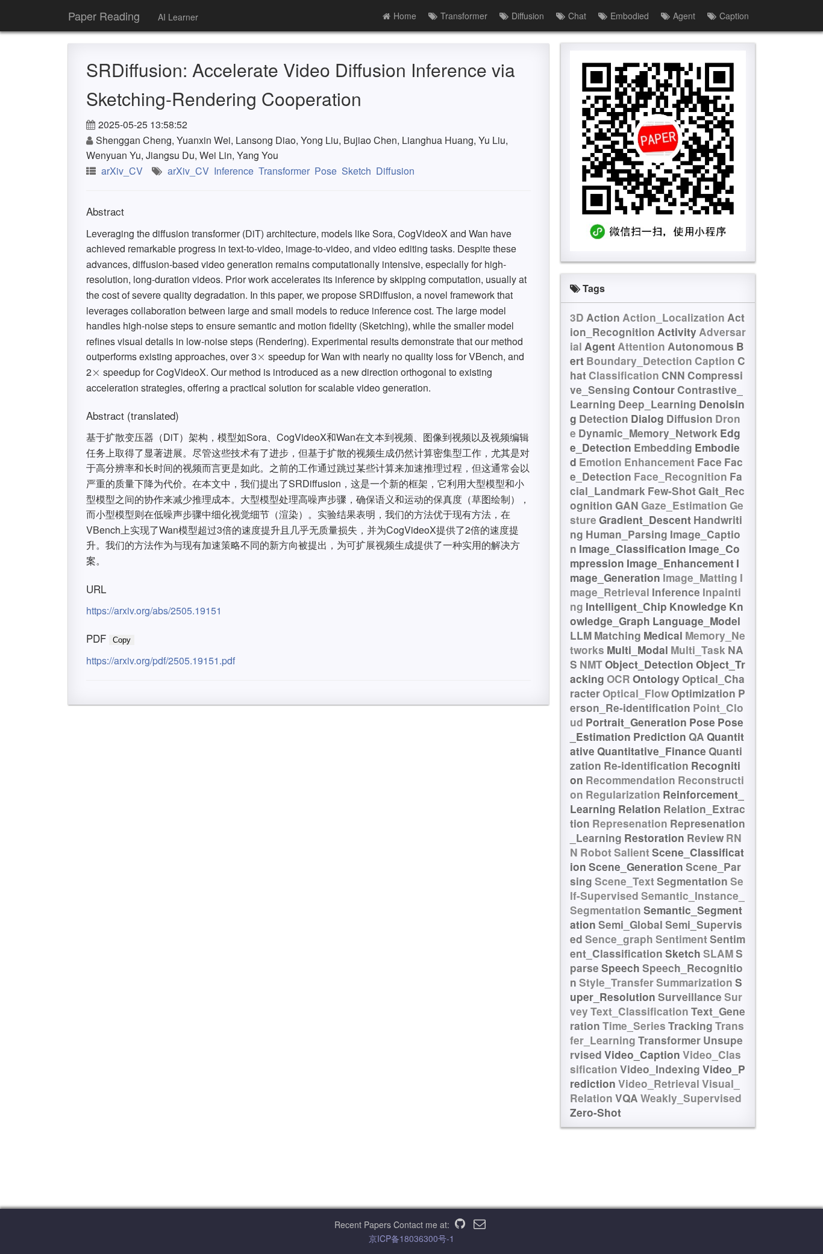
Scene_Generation (636, 866)
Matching (617, 635)
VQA (626, 1098)
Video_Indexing (660, 1069)
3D (577, 317)
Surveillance (690, 997)
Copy (122, 639)
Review (705, 838)
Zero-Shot (595, 1112)
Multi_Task (698, 650)
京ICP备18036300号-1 (411, 1238)
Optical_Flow (635, 693)
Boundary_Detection (639, 361)
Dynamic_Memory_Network (648, 433)
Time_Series (634, 1025)
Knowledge (698, 606)
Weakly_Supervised (691, 1098)
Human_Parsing (627, 534)
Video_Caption (642, 1054)
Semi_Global (630, 924)
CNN (673, 375)
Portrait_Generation (636, 722)
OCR (618, 679)
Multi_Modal (637, 650)
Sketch (356, 171)
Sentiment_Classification (657, 946)
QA (696, 736)
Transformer (463, 16)
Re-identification (646, 765)
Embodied (629, 16)
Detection (603, 418)
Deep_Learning (657, 404)
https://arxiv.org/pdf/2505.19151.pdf (160, 660)
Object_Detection (649, 664)
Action (603, 317)
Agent (684, 16)
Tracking (690, 1025)
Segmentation (692, 881)
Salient (631, 852)
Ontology (656, 679)
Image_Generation (654, 570)
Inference (234, 171)
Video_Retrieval (658, 1083)
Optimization (703, 693)
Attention (641, 346)
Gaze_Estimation (684, 505)
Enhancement (659, 462)
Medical (663, 635)
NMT (591, 664)
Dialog (647, 418)
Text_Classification (639, 1011)
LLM (581, 635)
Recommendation (630, 780)
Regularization (623, 794)
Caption (734, 16)
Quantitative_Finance (651, 751)
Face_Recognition (680, 476)
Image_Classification (632, 548)
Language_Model (696, 621)
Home (404, 16)
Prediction (659, 736)
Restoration (654, 838)
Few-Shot (672, 491)
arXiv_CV (122, 171)
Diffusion (528, 16)
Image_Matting (700, 577)
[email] (480, 1224)
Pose (325, 171)
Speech (620, 968)
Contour (654, 389)
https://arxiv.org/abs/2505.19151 (154, 610)
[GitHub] (460, 1224)
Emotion (600, 462)
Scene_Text (624, 881)
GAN (627, 505)
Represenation (630, 823)
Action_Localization (673, 317)
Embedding (663, 447)
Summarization (694, 982)
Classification (624, 375)
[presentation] (261, 356)
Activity (676, 332)
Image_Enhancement (680, 563)
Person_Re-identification (657, 700)
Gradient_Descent (645, 520)
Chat (577, 16)
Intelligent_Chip (626, 606)
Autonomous (701, 346)
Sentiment (681, 939)
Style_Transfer (616, 982)
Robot (596, 852)
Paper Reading (104, 15)
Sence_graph (619, 939)
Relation (639, 809)
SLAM (718, 953)
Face (709, 462)
